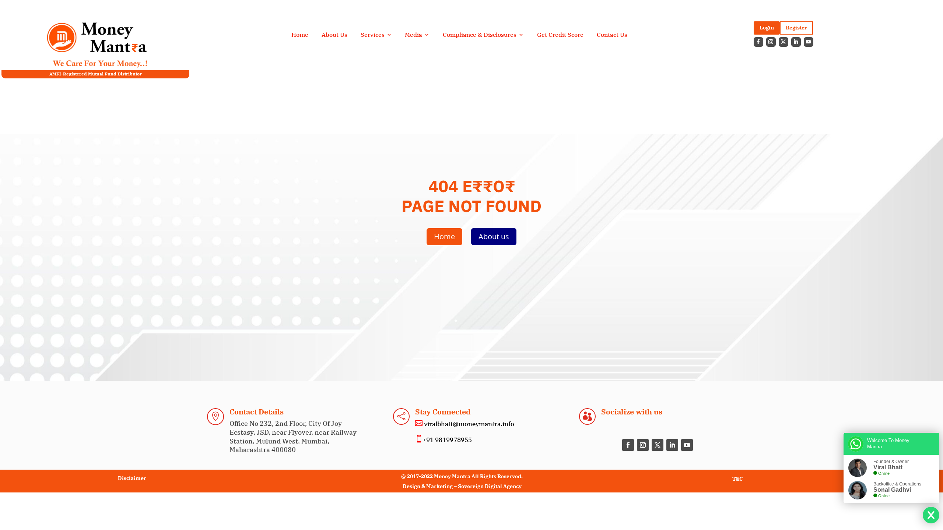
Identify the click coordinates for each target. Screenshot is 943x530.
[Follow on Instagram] (771, 42)
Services (373, 35)
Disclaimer (132, 478)
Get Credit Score (560, 35)
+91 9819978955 (447, 440)
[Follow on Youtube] (808, 42)
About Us (334, 35)
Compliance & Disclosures (479, 35)
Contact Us (612, 35)
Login (767, 27)
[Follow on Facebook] (758, 42)
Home (299, 35)
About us (493, 236)
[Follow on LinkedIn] (796, 42)
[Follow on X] (783, 42)
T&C (737, 479)
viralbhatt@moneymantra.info (468, 424)
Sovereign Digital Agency (490, 486)
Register (796, 27)
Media (413, 35)
